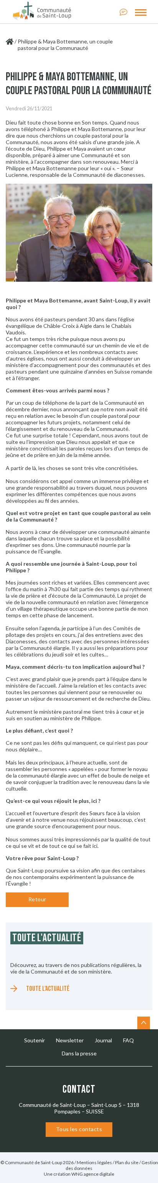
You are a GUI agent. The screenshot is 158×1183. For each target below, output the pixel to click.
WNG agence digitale (92, 1174)
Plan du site (126, 1162)
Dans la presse (79, 1053)
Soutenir (34, 1040)
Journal (103, 1040)
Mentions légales (94, 1162)
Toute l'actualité (47, 989)
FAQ (128, 1040)
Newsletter (70, 1040)
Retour (37, 899)
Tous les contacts (79, 1129)
